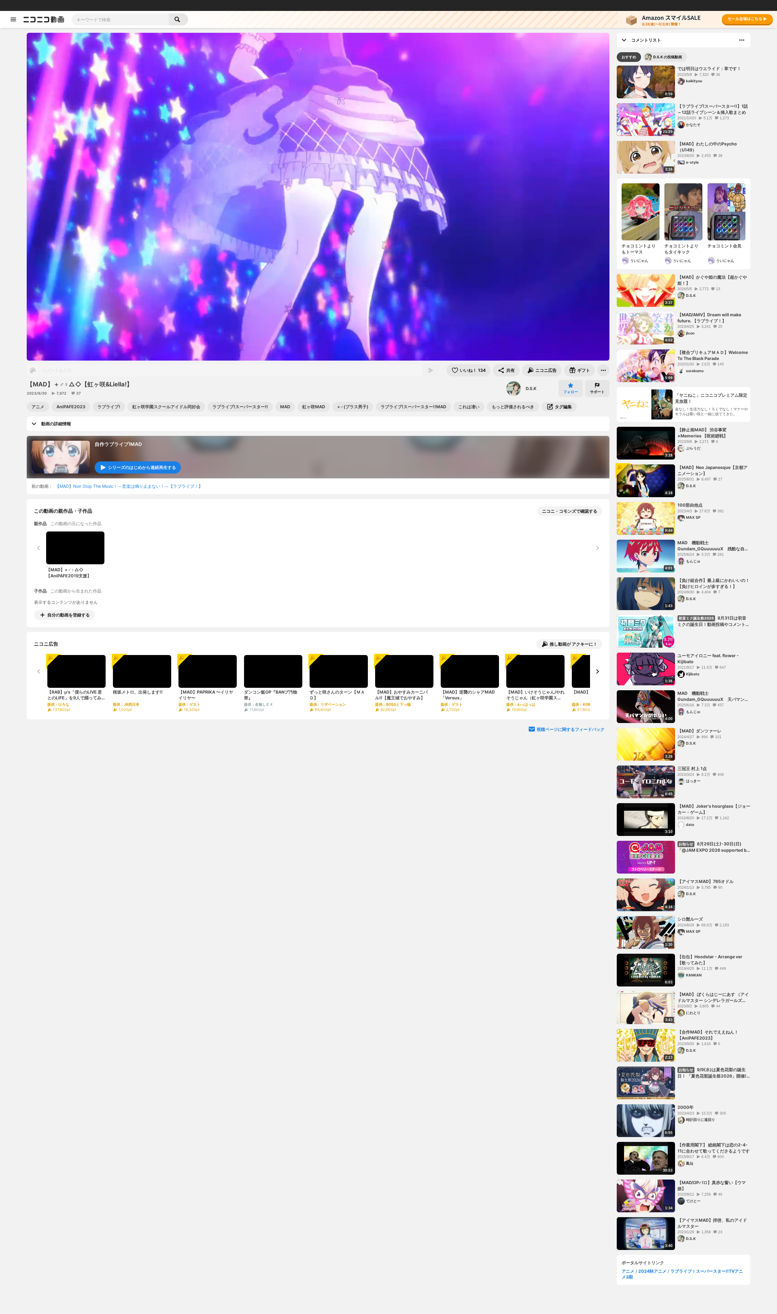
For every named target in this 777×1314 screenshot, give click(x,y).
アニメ (628, 1271)
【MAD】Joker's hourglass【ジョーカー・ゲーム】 (713, 809)
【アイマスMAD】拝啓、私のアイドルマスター (712, 1223)
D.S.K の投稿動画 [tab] (667, 57)
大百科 (81, 5)
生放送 (45, 5)
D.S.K (531, 388)
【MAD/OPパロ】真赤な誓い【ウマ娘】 (711, 1185)
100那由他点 (690, 505)
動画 (22, 5)
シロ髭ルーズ (690, 919)
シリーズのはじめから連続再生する (142, 467)
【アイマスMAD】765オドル (705, 881)
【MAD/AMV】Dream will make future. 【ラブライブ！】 (709, 317)
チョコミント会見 (724, 245)
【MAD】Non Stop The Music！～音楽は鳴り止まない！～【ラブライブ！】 (129, 486)
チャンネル (64, 5)
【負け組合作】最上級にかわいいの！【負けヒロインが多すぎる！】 (713, 583)
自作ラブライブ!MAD (118, 444)
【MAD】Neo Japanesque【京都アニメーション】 (712, 470)
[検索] (178, 19)
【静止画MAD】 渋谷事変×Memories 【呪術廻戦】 (702, 432)
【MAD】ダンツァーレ (699, 730)
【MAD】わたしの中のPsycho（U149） (707, 146)
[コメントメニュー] (742, 40)
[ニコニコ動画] (43, 19)
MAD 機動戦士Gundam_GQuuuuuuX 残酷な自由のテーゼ (713, 546)
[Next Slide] (597, 671)
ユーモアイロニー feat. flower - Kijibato (708, 658)
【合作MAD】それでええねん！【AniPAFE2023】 (707, 1035)
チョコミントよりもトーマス (639, 248)
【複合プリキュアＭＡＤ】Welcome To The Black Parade (712, 355)
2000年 (685, 1107)
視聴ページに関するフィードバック (571, 729)
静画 (33, 5)
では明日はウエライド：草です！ (709, 68)
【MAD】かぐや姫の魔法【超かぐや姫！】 (712, 280)
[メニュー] (603, 370)
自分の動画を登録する (68, 614)
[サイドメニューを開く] (13, 19)
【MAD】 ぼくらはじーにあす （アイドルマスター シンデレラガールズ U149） (713, 997)
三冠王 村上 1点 (692, 768)
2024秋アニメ (652, 1271)
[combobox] (120, 19)
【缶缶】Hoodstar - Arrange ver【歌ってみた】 (709, 959)
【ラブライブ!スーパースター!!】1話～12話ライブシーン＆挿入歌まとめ (712, 109)
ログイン (708, 5)
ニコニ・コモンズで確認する (569, 511)
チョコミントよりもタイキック (681, 248)
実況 (94, 5)
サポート (597, 391)
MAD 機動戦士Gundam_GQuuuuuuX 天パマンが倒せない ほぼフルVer (713, 696)
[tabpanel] (683, 658)
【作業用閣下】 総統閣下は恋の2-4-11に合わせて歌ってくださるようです (713, 1147)
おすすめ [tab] (629, 57)
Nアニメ (108, 5)
